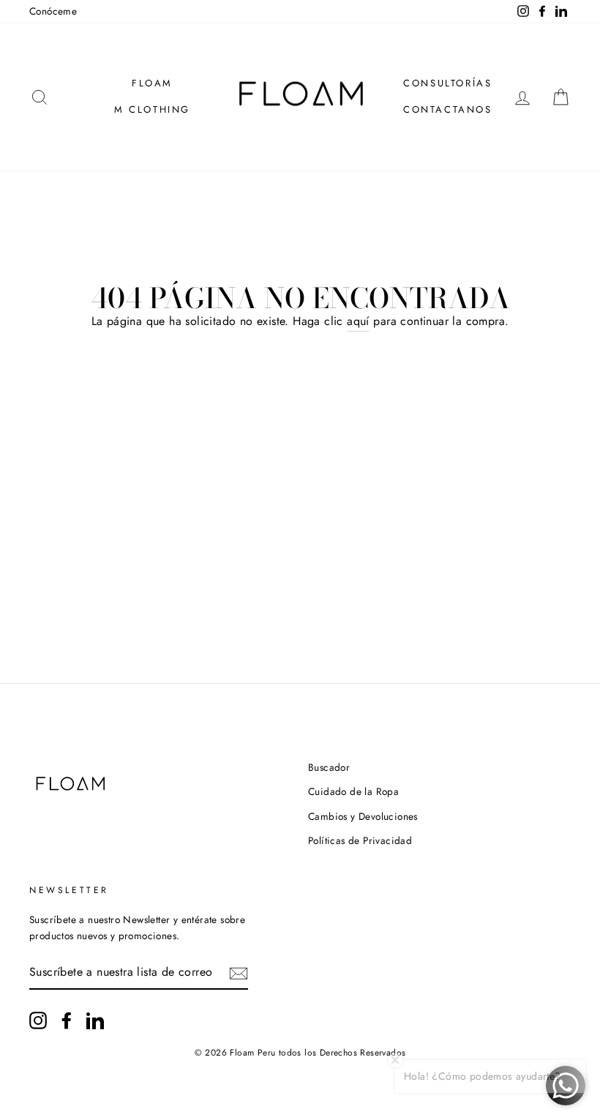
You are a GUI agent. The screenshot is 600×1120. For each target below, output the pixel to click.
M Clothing (152, 109)
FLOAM (152, 83)
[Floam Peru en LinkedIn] (95, 1020)
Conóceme (53, 11)
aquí (358, 321)
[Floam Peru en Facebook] (66, 1020)
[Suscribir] (238, 972)
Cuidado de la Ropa (353, 791)
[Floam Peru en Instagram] (38, 1020)
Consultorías (447, 83)
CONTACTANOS (447, 109)
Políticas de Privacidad (360, 840)
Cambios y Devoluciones (363, 816)
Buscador (329, 767)
